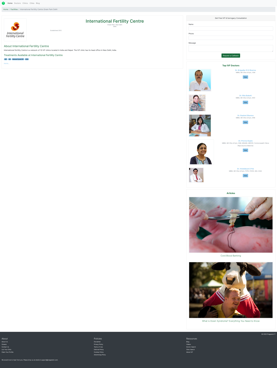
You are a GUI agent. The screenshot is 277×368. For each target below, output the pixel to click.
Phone (191, 33)
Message (192, 43)
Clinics (25, 3)
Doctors (17, 3)
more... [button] (6, 63)
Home (10, 3)
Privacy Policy (98, 344)
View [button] (245, 77)
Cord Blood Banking (231, 255)
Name (191, 24)
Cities (32, 3)
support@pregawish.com (49, 360)
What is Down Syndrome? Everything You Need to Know (231, 321)
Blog (38, 3)
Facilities (14, 9)
